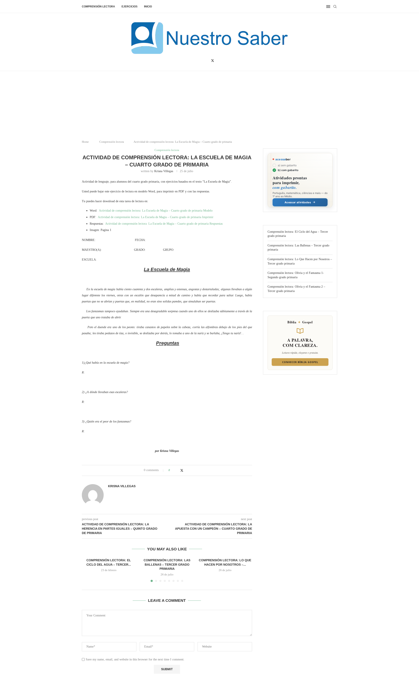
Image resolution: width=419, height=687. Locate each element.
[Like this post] (172, 470)
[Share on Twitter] (181, 470)
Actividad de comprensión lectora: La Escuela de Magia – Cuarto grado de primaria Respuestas (164, 223)
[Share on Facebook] (177, 470)
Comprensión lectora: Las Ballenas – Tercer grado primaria (167, 564)
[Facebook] (206, 60)
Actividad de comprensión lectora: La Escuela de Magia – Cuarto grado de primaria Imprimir (155, 217)
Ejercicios (129, 6)
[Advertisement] (382, 643)
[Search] (335, 6)
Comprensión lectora (98, 6)
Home (85, 141)
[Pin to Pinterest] (186, 470)
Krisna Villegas (163, 171)
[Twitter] (212, 60)
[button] (87, 570)
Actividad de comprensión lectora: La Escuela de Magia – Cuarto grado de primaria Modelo (156, 210)
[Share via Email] (190, 470)
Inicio (148, 6)
